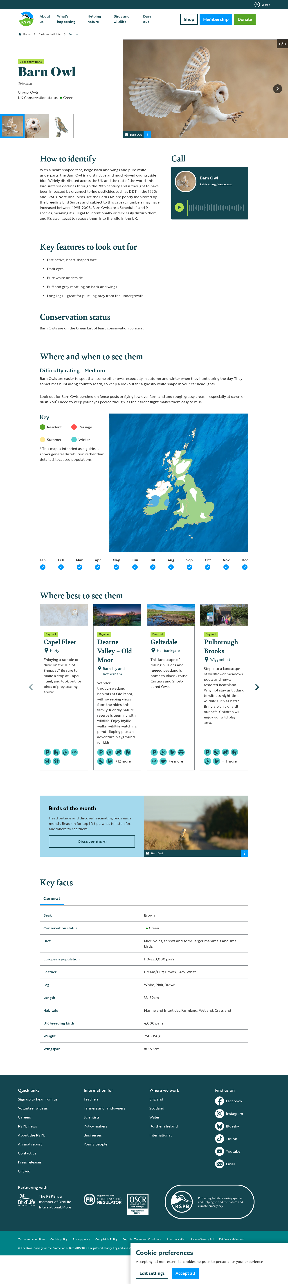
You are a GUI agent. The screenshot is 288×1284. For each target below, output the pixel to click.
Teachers (91, 1099)
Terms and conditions (31, 1239)
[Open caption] (147, 134)
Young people (95, 1144)
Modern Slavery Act (202, 1239)
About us (45, 18)
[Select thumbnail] (12, 126)
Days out (147, 18)
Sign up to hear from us (37, 1099)
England (156, 1099)
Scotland (156, 1108)
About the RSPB (31, 1135)
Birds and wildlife (122, 18)
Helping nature (94, 18)
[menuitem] (45, 19)
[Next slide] (277, 89)
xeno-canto (225, 184)
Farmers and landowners (104, 1108)
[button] (179, 207)
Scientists (91, 1117)
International (160, 1135)
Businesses (93, 1135)
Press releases (29, 1162)
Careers (24, 1117)
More (66, 1207)
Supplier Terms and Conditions (142, 1239)
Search (266, 4)
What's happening (66, 18)
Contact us (27, 1153)
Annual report (30, 1144)
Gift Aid (24, 1171)
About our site (175, 1239)
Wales (154, 1117)
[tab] (52, 898)
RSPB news (27, 1126)
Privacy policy (81, 1239)
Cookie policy (59, 1239)
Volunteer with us (33, 1108)
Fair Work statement (231, 1239)
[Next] (257, 687)
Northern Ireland (163, 1126)
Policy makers (95, 1126)
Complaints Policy (106, 1239)
